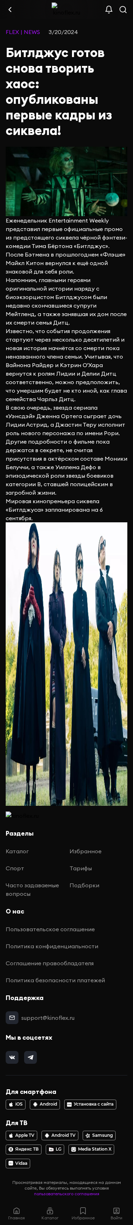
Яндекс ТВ (27, 1149)
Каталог (17, 851)
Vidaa (21, 1163)
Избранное (85, 851)
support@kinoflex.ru (47, 1017)
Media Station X (94, 1149)
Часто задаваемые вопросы (32, 889)
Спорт (15, 868)
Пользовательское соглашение (50, 929)
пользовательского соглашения (66, 1193)
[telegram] (30, 1057)
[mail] (12, 1017)
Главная (16, 1217)
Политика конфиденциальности (52, 946)
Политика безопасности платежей (55, 980)
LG (58, 1149)
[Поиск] (123, 10)
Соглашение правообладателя (50, 963)
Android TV (63, 1135)
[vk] (12, 1057)
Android (48, 1104)
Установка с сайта (93, 1104)
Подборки (84, 885)
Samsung (102, 1135)
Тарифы (81, 868)
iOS (19, 1104)
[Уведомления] (109, 10)
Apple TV (24, 1135)
